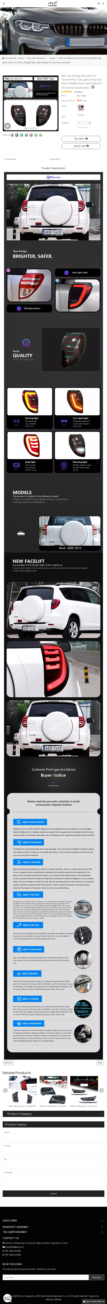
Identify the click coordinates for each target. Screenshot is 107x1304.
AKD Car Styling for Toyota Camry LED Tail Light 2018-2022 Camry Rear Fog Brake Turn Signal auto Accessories (53, 1106)
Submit (53, 1194)
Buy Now (79, 138)
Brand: (53, 159)
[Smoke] (81, 108)
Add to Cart (80, 146)
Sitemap (57, 1299)
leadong (49, 1299)
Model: (8, 159)
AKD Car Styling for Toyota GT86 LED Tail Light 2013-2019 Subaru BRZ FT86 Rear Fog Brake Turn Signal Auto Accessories (84, 1106)
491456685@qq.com (14, 1247)
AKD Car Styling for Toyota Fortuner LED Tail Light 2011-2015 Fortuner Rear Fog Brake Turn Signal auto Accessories (23, 1106)
